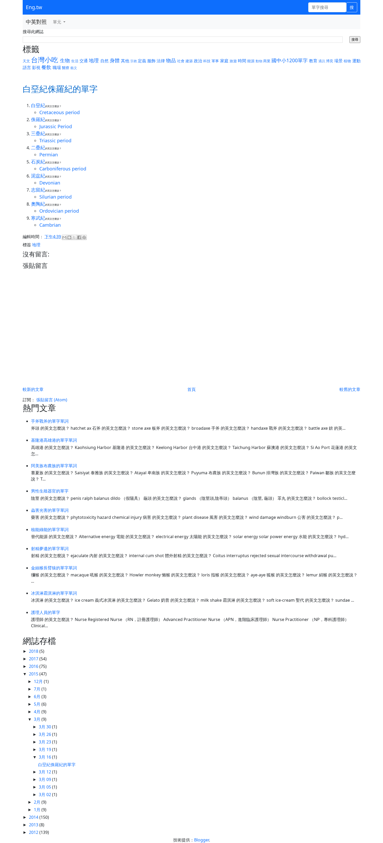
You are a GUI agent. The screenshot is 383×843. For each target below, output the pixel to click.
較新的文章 (33, 389)
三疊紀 (38, 133)
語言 (27, 67)
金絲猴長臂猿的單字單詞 (54, 568)
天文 (26, 60)
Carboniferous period (62, 168)
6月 (37, 696)
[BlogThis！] (69, 237)
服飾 (151, 61)
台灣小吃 (44, 59)
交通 (83, 61)
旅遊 (233, 60)
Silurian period (55, 197)
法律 (161, 61)
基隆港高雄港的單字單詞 (54, 440)
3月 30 (45, 727)
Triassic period (55, 140)
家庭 (224, 61)
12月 (39, 681)
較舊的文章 (349, 389)
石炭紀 (38, 161)
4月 (37, 712)
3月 (37, 719)
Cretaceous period (59, 112)
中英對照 (36, 21)
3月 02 (45, 794)
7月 (37, 689)
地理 (94, 60)
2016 (34, 666)
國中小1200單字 (289, 60)
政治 (198, 61)
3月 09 (45, 779)
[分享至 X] (74, 237)
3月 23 (45, 742)
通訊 (321, 61)
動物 (259, 61)
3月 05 (45, 787)
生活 (74, 60)
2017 (34, 659)
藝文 (73, 67)
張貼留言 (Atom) (51, 400)
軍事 (215, 60)
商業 (266, 60)
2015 (34, 674)
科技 (207, 60)
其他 (125, 61)
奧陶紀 (38, 204)
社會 (180, 60)
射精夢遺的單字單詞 (50, 548)
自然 (104, 61)
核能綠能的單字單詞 (50, 529)
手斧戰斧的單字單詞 (50, 421)
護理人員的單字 (45, 612)
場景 (338, 61)
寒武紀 (38, 218)
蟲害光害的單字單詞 (50, 510)
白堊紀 (38, 105)
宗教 (133, 61)
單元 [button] (57, 22)
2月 (37, 802)
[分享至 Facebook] (79, 237)
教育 (313, 61)
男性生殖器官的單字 (50, 491)
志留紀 (38, 190)
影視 (36, 67)
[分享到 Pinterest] (84, 237)
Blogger (201, 840)
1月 (37, 810)
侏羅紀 (38, 119)
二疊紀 (38, 147)
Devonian (49, 183)
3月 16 (45, 757)
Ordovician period (59, 211)
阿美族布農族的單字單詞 (54, 466)
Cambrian (50, 225)
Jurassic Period (55, 126)
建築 (189, 60)
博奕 (329, 60)
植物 (347, 60)
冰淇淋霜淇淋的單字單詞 (54, 593)
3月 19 (45, 749)
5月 (37, 704)
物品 (171, 60)
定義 (142, 61)
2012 (34, 832)
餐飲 (46, 67)
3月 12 (45, 772)
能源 (251, 60)
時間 (242, 61)
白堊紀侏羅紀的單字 (57, 764)
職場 (57, 67)
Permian (48, 154)
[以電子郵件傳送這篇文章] (64, 237)
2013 (34, 825)
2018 (34, 651)
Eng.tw (34, 7)
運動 (356, 61)
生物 (65, 60)
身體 (115, 60)
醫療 (65, 67)
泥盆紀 (38, 176)
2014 (34, 817)
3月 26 (45, 734)
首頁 (191, 389)
